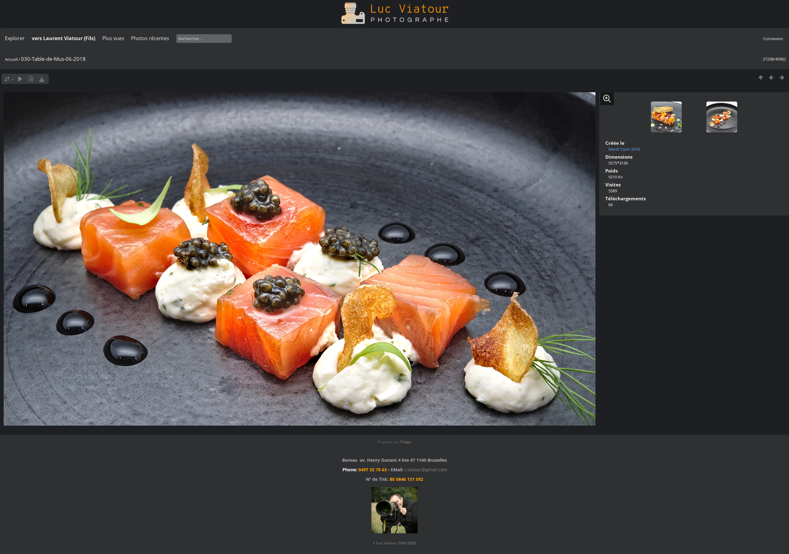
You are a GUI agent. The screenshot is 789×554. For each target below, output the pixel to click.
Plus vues (113, 38)
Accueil (11, 59)
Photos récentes (150, 38)
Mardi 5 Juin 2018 (624, 149)
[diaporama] (20, 78)
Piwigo (405, 441)
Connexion (773, 38)
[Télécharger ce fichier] (41, 78)
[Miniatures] (760, 77)
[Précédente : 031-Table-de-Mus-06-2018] (771, 77)
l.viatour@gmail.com (426, 470)
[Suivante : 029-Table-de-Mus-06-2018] (782, 77)
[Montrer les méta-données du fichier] (31, 78)
